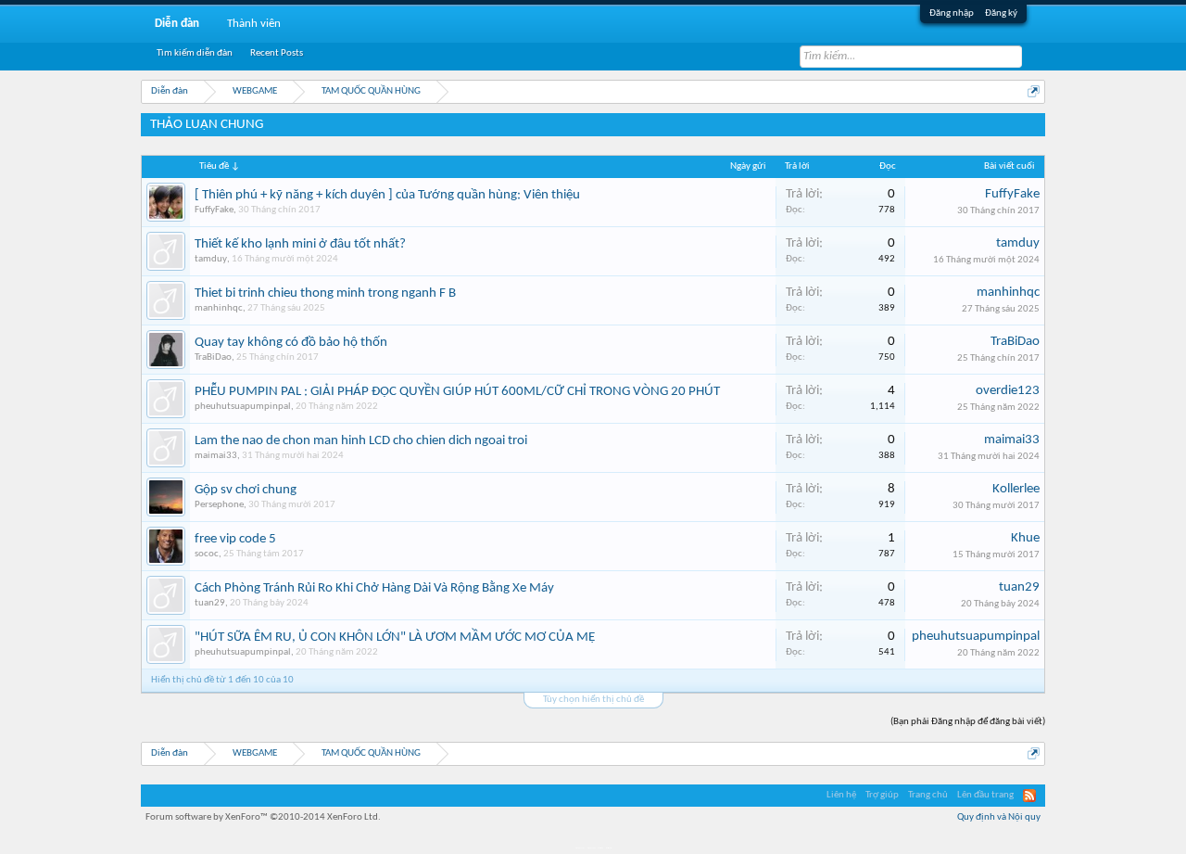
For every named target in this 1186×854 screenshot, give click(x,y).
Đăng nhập (951, 13)
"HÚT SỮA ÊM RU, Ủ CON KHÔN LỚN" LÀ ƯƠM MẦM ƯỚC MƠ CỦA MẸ (395, 637)
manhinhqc (219, 308)
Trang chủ (928, 795)
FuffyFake (214, 210)
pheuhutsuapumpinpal (243, 407)
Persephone (219, 505)
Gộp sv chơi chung (245, 490)
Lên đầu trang (985, 795)
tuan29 (210, 603)
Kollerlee (1016, 489)
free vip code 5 (235, 539)
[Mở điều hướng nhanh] (1034, 91)
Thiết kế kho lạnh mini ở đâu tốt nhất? (300, 244)
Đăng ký (1001, 13)
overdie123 (1008, 391)
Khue (1025, 538)
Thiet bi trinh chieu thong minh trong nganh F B (325, 293)
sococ (207, 554)
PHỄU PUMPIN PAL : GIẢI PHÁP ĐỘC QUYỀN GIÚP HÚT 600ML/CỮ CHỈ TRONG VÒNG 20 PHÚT (457, 392)
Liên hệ (841, 795)
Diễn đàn (177, 24)
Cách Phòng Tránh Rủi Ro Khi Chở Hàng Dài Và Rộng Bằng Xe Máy (374, 588)
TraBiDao (213, 357)
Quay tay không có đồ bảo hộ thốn (291, 343)
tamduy (211, 259)
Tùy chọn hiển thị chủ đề (593, 700)
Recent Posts (276, 53)
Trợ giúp (882, 795)
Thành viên (254, 24)
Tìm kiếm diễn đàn (195, 53)
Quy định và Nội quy (999, 817)
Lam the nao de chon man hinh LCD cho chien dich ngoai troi (361, 441)
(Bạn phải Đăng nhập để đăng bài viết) (967, 722)
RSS (1029, 795)
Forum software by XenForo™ (263, 817)
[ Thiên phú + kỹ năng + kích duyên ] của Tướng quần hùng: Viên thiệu (387, 195)
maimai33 (216, 456)
